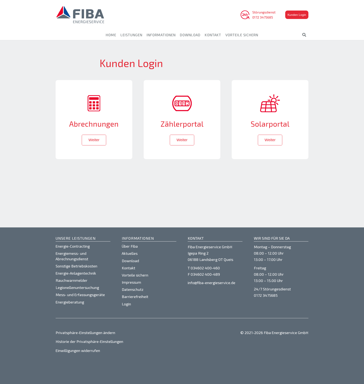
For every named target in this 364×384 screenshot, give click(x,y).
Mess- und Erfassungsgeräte (80, 294)
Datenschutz (132, 289)
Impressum (131, 282)
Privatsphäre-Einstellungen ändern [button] (85, 332)
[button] (304, 35)
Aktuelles (130, 253)
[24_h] (245, 14)
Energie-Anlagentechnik (76, 273)
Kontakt (128, 268)
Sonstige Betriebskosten (76, 266)
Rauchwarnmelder (71, 280)
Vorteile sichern (135, 275)
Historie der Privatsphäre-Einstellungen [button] (89, 341)
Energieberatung (70, 302)
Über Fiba (130, 246)
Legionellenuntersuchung (77, 287)
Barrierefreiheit (135, 296)
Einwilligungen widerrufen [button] (78, 350)
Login (126, 304)
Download (130, 260)
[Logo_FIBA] (80, 14)
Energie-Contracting (73, 246)
